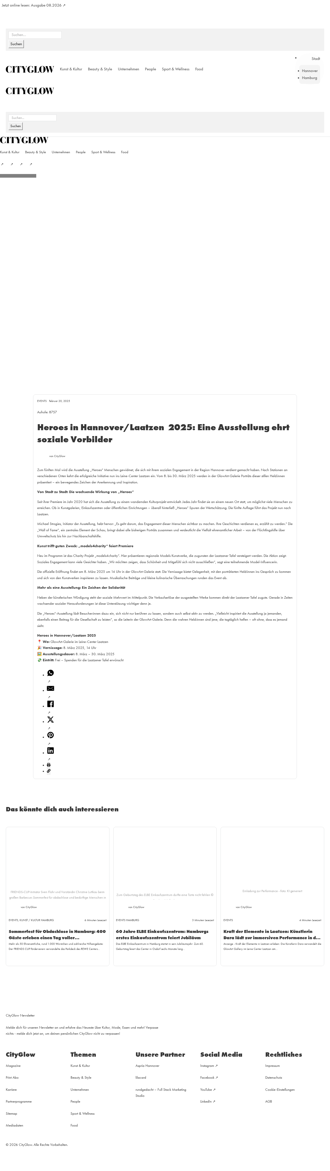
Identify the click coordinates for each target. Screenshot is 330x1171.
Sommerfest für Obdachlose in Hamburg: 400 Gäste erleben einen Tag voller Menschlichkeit (57, 937)
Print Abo (12, 1077)
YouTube (206, 1089)
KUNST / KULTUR (30, 920)
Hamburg (309, 77)
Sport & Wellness (175, 69)
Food (199, 69)
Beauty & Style (100, 69)
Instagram (207, 1065)
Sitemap (11, 1113)
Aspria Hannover (147, 1065)
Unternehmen (128, 69)
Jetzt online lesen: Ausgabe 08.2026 (32, 5)
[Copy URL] (48, 772)
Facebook (207, 1077)
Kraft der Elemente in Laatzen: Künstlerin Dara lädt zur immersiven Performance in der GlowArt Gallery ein (271, 937)
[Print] (48, 766)
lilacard (141, 1077)
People (150, 69)
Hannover (310, 70)
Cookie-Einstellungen (280, 1089)
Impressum (272, 1065)
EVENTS (42, 401)
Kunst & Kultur (71, 69)
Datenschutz (273, 1077)
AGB (268, 1101)
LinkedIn (206, 1101)
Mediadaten (14, 1125)
